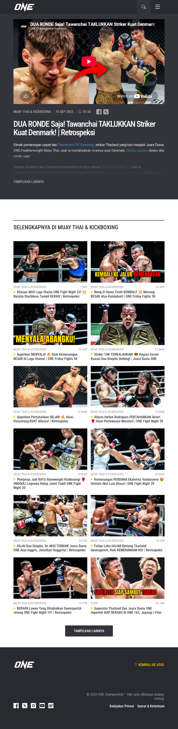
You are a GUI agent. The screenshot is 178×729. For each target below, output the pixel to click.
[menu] (158, 7)
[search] (144, 7)
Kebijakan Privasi (122, 706)
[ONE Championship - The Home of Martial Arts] (23, 7)
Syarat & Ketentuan (151, 706)
